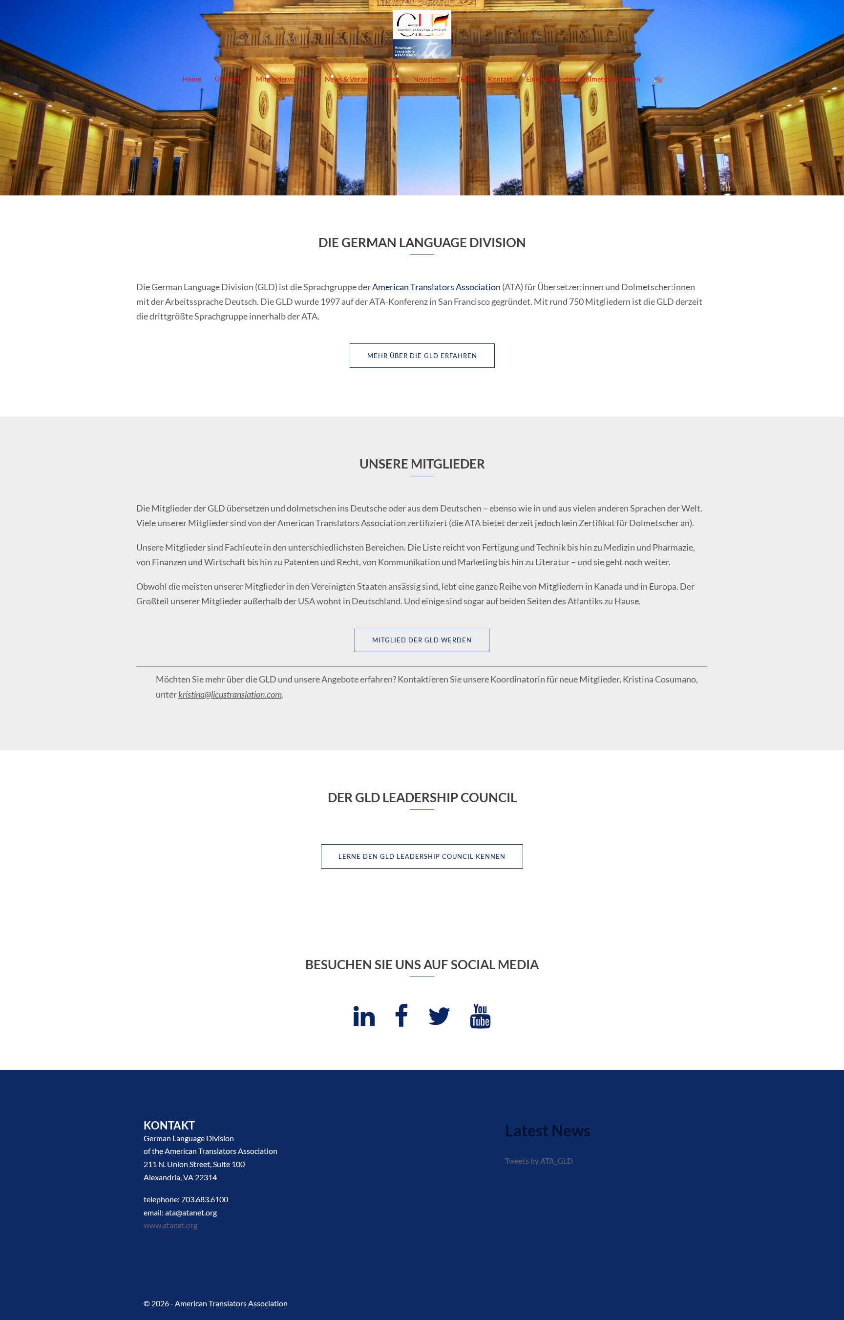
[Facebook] (401, 1021)
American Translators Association (436, 286)
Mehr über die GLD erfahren (422, 356)
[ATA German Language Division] (422, 36)
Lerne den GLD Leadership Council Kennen (422, 856)
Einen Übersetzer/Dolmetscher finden (583, 79)
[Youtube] (480, 1021)
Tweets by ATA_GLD (539, 1160)
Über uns (228, 79)
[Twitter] (439, 1021)
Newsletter (430, 79)
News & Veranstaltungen (362, 79)
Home (192, 79)
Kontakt (500, 79)
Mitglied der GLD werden (422, 640)
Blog (467, 79)
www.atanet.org (170, 1225)
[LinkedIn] (364, 1021)
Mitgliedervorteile (283, 79)
